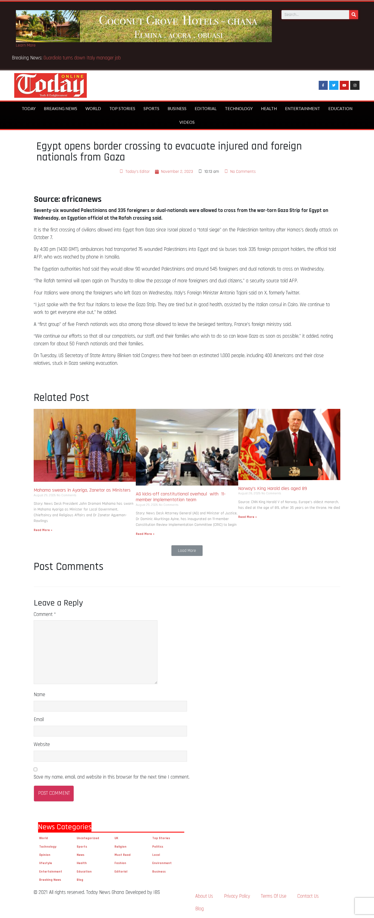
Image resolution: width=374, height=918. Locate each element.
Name (39, 695)
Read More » (43, 530)
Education (340, 108)
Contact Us (308, 896)
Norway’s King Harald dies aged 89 (272, 488)
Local (156, 855)
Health (269, 108)
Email (39, 719)
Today (29, 108)
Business (177, 108)
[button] (187, 550)
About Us (204, 896)
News (80, 855)
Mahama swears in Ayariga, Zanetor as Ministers (82, 490)
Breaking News (60, 108)
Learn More (26, 45)
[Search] (353, 14)
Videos (187, 122)
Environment (162, 863)
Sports (151, 108)
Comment (45, 614)
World (93, 108)
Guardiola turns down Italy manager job (82, 58)
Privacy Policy (237, 896)
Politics (157, 847)
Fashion (120, 863)
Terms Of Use (273, 896)
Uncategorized (88, 838)
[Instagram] (354, 85)
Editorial (206, 108)
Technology (239, 108)
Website (42, 744)
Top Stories (122, 108)
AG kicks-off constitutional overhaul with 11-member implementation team (181, 497)
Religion (120, 847)
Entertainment (302, 108)
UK (116, 838)
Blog (80, 880)
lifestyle (45, 863)
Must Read (122, 855)
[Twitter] (333, 85)
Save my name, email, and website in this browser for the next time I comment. (111, 777)
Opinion (44, 855)
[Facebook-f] (323, 85)
